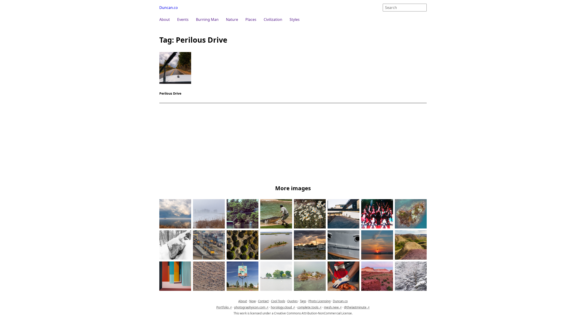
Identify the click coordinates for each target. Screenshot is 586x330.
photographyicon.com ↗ (251, 307)
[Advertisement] (293, 145)
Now (252, 301)
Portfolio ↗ (224, 307)
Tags (303, 301)
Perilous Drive (170, 93)
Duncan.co (168, 7)
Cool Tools (278, 301)
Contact (263, 301)
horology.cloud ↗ (283, 307)
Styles (295, 19)
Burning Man (207, 19)
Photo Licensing (319, 301)
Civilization (273, 19)
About (164, 19)
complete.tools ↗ (309, 307)
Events (183, 19)
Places (250, 19)
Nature (232, 19)
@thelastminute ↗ (357, 307)
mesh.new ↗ (333, 307)
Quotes (292, 301)
